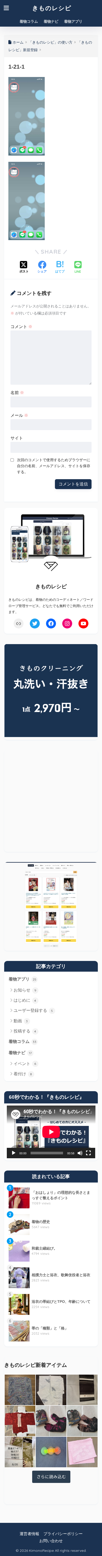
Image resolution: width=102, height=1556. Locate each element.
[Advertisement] (51, 801)
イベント (25, 1063)
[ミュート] (80, 1153)
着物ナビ (51, 21)
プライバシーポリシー (63, 1534)
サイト (16, 438)
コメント (21, 326)
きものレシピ (51, 8)
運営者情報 (29, 1534)
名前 (17, 392)
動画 (21, 1021)
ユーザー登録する (33, 1010)
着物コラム (29, 21)
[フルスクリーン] (88, 1153)
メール (19, 415)
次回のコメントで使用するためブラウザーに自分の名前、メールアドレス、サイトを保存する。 (53, 466)
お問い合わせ (51, 1541)
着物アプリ (73, 21)
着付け (23, 1074)
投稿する (25, 1031)
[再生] (13, 1153)
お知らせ (25, 990)
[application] (51, 1132)
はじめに (25, 1000)
